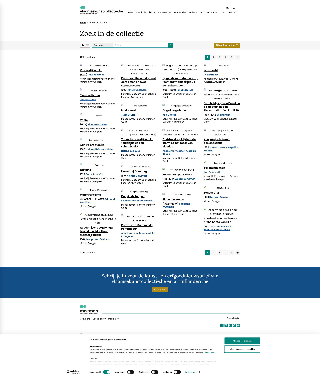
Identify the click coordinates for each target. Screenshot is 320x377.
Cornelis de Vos (94, 174)
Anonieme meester (173, 150)
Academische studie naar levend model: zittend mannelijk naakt (97, 231)
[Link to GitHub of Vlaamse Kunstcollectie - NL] (234, 325)
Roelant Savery (218, 147)
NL (227, 7)
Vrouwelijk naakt (91, 70)
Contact (232, 12)
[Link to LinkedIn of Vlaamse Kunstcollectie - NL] (230, 325)
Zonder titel (211, 192)
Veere (84, 120)
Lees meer (210, 352)
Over (222, 12)
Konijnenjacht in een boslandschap (217, 141)
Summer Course (208, 12)
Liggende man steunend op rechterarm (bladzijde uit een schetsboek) (180, 81)
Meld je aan (160, 289)
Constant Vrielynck (220, 226)
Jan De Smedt (88, 99)
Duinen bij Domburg (134, 171)
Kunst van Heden (137, 89)
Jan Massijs (169, 114)
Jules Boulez (128, 114)
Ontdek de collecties (185, 12)
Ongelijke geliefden (175, 110)
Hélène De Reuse (130, 150)
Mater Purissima (90, 195)
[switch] (130, 372)
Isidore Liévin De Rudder (99, 149)
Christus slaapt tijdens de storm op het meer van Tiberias (179, 142)
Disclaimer (113, 318)
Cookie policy (99, 318)
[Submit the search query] (170, 45)
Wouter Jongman (185, 178)
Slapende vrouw (173, 199)
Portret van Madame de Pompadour (136, 227)
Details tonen (191, 372)
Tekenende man (214, 168)
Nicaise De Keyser (137, 175)
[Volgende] (237, 57)
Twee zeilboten (90, 95)
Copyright (85, 318)
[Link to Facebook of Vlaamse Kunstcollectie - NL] (222, 325)
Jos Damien (223, 114)
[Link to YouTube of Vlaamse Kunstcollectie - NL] (238, 325)
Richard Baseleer (97, 124)
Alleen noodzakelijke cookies (242, 349)
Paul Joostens (96, 74)
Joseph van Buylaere (98, 239)
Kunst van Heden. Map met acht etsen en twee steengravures (138, 81)
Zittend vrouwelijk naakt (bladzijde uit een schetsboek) (137, 142)
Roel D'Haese (211, 74)
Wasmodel (211, 70)
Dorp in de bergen (132, 196)
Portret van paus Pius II (177, 174)
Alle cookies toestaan (242, 341)
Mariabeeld (128, 110)
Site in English (233, 318)
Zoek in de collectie (145, 12)
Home (130, 12)
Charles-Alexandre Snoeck (136, 200)
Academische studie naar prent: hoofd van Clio (220, 220)
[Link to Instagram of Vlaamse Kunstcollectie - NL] (226, 325)
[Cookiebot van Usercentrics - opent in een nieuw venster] (73, 372)
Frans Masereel (184, 89)
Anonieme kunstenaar (134, 233)
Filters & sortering (225, 45)
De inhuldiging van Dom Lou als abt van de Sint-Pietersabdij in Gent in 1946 (222, 106)
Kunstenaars (164, 12)
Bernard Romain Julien (217, 229)
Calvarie (85, 170)
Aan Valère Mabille (92, 145)
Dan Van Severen (219, 197)
